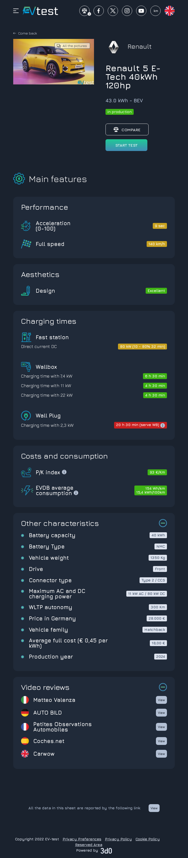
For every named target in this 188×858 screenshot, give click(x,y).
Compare (131, 130)
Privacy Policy (118, 839)
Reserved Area (88, 845)
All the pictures (75, 46)
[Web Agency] (106, 850)
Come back (27, 33)
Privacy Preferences (82, 839)
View (161, 700)
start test (126, 145)
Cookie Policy (148, 839)
